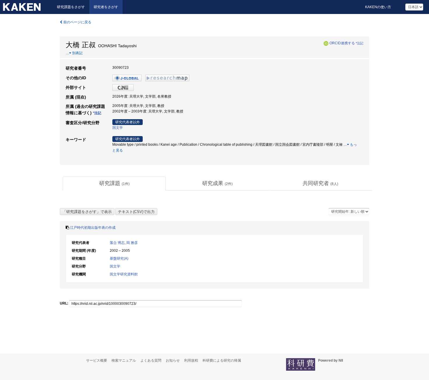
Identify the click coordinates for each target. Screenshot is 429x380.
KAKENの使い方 (378, 7)
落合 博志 (117, 243)
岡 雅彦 (132, 243)
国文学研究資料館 (124, 274)
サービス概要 (96, 360)
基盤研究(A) (119, 258)
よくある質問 (150, 360)
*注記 (359, 43)
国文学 (117, 128)
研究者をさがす (106, 7)
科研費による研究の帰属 (222, 360)
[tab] (114, 184)
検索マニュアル (123, 360)
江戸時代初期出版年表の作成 (93, 228)
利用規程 (191, 360)
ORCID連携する (342, 43)
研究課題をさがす (71, 7)
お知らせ (173, 360)
